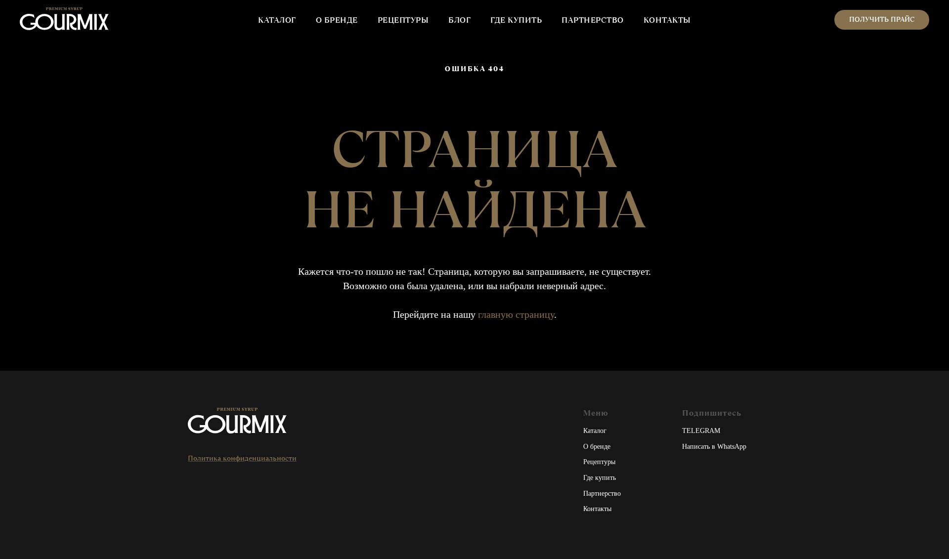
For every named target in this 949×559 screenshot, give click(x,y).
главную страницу (516, 314)
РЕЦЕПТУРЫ (403, 20)
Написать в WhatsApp (714, 446)
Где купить (599, 477)
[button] (881, 20)
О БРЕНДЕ (337, 20)
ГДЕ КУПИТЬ (516, 20)
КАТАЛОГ (277, 20)
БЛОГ (459, 20)
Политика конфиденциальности (242, 458)
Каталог (594, 430)
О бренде (596, 446)
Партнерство (602, 493)
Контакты (597, 509)
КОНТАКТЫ (667, 20)
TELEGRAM (701, 430)
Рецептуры (599, 462)
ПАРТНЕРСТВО (592, 20)
